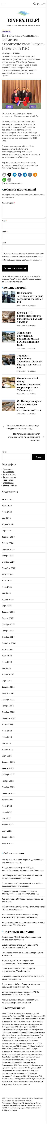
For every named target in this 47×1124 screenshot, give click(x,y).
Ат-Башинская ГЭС (17, 1016)
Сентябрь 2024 (8, 643)
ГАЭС (15, 1021)
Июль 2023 (7, 731)
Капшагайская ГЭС (8, 1030)
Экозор (4, 1110)
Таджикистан (9, 474)
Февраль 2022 (8, 837)
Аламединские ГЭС (31, 1013)
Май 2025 (6, 593)
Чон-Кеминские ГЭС (9, 1079)
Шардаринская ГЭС (24, 1079)
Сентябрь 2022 (8, 793)
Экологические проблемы (23, 1081)
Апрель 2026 (7, 524)
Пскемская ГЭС (7, 1051)
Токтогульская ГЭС (24, 1065)
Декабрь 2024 (8, 624)
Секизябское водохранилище (29, 1057)
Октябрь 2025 (8, 562)
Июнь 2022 (7, 812)
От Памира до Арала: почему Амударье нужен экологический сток (29, 405)
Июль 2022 (7, 806)
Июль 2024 (7, 656)
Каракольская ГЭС (13, 1032)
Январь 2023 (7, 768)
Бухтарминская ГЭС (38, 1016)
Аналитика (5, 1016)
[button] (4, 175)
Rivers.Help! (23, 20)
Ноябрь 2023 (8, 706)
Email (5, 232)
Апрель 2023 (7, 749)
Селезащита (6, 1060)
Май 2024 (6, 668)
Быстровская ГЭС (8, 1019)
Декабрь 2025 (8, 549)
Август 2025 (7, 574)
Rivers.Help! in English (33, 1103)
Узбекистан (8, 480)
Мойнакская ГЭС (8, 1040)
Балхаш (27, 1016)
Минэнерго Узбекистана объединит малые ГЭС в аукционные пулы (28, 338)
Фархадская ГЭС (8, 1076)
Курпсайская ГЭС (8, 1038)
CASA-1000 (6, 1013)
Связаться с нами (34, 1105)
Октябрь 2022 (8, 787)
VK (23, 1103)
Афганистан (8, 482)
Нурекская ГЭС (25, 1046)
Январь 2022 (7, 843)
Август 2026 (7, 499)
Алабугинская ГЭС (17, 1013)
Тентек (32, 1062)
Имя (4, 221)
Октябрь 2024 (8, 637)
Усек (32, 1070)
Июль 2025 (7, 581)
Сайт (4, 242)
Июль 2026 (7, 505)
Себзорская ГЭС (12, 1057)
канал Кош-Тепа (14, 1084)
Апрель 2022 (7, 824)
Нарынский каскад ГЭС (22, 1040)
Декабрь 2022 (8, 774)
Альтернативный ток (32, 1108)
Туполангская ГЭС (20, 1068)
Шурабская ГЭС (7, 1081)
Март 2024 (7, 681)
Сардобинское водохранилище (26, 1054)
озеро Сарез (25, 1084)
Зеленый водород (16, 1108)
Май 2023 (6, 743)
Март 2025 (7, 606)
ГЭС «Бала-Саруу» (24, 1021)
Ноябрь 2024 (8, 631)
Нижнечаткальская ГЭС (10, 1046)
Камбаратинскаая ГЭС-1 (10, 1027)
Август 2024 (7, 649)
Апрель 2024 (7, 674)
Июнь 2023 (7, 737)
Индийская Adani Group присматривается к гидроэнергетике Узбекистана (29, 384)
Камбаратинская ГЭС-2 (28, 1027)
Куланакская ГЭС (36, 1035)
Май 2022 (6, 818)
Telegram (16, 1103)
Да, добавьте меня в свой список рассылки (22, 260)
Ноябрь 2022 (8, 781)
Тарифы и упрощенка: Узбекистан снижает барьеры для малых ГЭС (29, 361)
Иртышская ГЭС (7, 1024)
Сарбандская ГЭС (8, 1054)
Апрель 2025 (7, 599)
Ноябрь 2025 (8, 555)
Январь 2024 (7, 693)
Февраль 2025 (8, 612)
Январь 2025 (7, 618)
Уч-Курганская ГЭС (24, 1073)
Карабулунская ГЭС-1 (23, 1030)
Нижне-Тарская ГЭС (34, 1043)
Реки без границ (19, 1051)
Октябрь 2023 (8, 712)
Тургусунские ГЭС (34, 1068)
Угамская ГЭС (25, 1070)
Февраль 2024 (8, 687)
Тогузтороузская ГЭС (9, 1065)
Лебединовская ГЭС (22, 1038)
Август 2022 (7, 799)
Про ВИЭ (5, 1108)
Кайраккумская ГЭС (35, 1024)
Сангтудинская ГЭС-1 (34, 1051)
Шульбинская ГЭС (38, 1079)
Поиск (4, 452)
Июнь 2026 (7, 512)
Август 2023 (7, 724)
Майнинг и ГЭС (35, 1038)
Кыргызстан (8, 472)
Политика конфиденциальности (14, 1105)
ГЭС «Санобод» (37, 1021)
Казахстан (7, 469)
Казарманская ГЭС (20, 1024)
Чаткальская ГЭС (35, 1076)
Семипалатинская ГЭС (19, 1060)
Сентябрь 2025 (8, 568)
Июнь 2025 (7, 587)
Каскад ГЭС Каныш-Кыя (29, 1032)
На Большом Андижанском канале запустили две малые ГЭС (30, 297)
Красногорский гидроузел (20, 1035)
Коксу (8, 1035)
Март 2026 (7, 530)
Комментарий (8, 203)
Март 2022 (7, 831)
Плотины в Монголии (18, 931)
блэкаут (5, 1084)
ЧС (28, 1076)
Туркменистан (9, 477)
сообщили (24, 65)
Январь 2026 (7, 543)
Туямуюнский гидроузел (11, 1070)
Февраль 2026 (8, 537)
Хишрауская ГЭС (20, 1076)
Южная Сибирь (10, 485)
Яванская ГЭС (39, 1081)
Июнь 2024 (7, 662)
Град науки (12, 1110)
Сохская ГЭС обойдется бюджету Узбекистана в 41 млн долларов (30, 317)
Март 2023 (7, 756)
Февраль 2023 (8, 762)
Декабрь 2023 (8, 699)
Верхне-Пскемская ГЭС (14, 183)
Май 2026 (6, 518)
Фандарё (34, 1073)
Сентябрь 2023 (8, 718)
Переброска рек (32, 1049)
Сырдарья (26, 1062)
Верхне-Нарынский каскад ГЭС (26, 1019)
